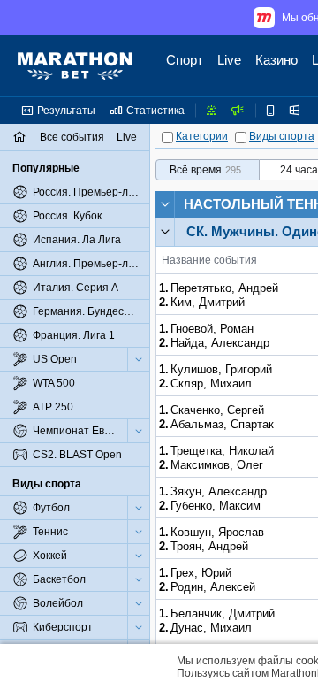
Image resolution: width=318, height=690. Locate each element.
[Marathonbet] (75, 66)
